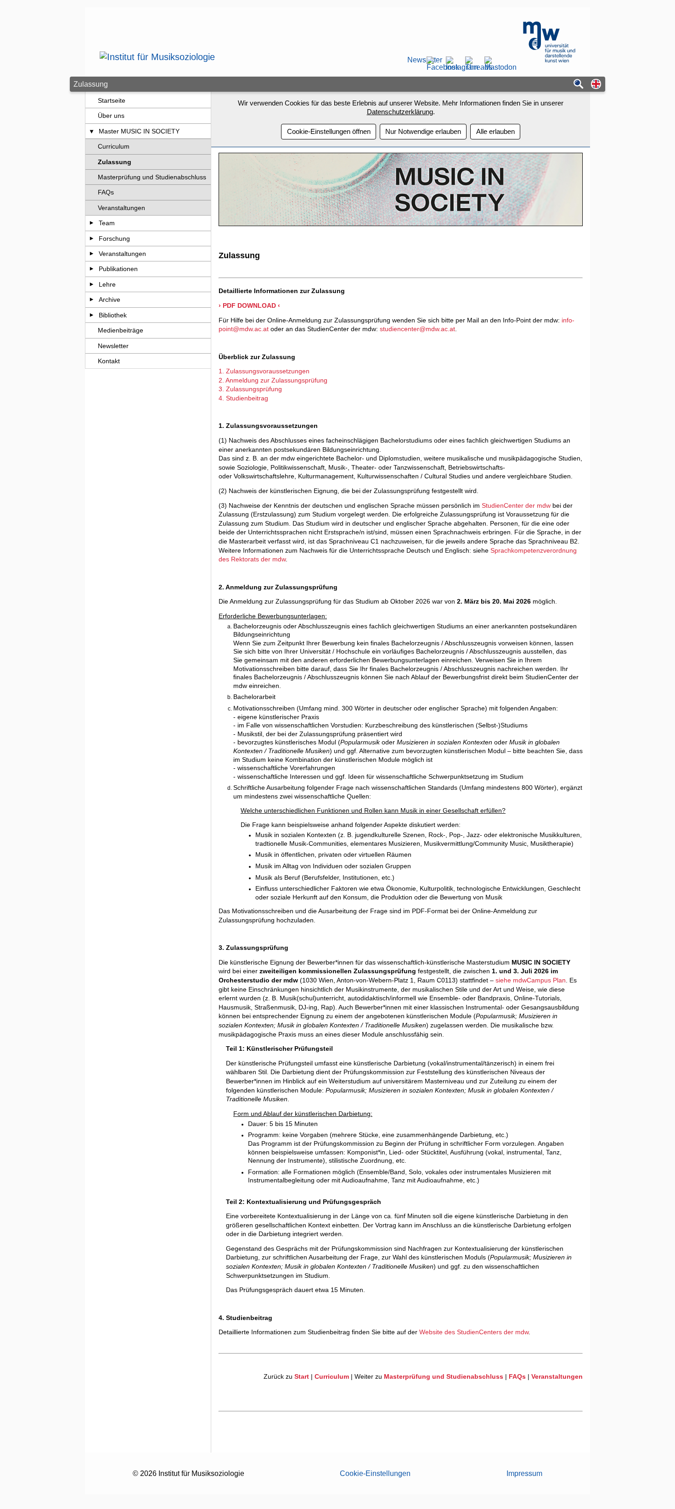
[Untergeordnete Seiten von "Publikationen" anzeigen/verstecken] (91, 268)
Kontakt (109, 361)
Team (107, 223)
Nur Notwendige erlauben (423, 131)
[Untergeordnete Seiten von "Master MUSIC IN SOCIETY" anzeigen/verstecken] (91, 131)
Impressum (524, 1473)
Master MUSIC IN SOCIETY (139, 131)
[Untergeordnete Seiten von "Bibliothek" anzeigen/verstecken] (91, 315)
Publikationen (118, 268)
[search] (578, 84)
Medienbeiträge (120, 330)
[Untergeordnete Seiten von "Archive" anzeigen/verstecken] (91, 299)
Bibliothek (113, 315)
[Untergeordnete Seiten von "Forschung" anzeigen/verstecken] (91, 238)
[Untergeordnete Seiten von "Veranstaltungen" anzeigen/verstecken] (91, 253)
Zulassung (114, 162)
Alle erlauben (495, 131)
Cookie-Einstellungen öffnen (329, 131)
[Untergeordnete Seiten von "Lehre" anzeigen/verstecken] (91, 284)
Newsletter (413, 60)
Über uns (111, 115)
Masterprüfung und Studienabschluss (152, 177)
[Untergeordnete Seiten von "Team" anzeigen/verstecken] (91, 223)
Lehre (107, 284)
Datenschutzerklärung (400, 112)
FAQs (106, 192)
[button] (596, 84)
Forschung (114, 238)
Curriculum (113, 146)
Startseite (111, 100)
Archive (109, 299)
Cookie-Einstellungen (375, 1473)
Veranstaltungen (121, 207)
